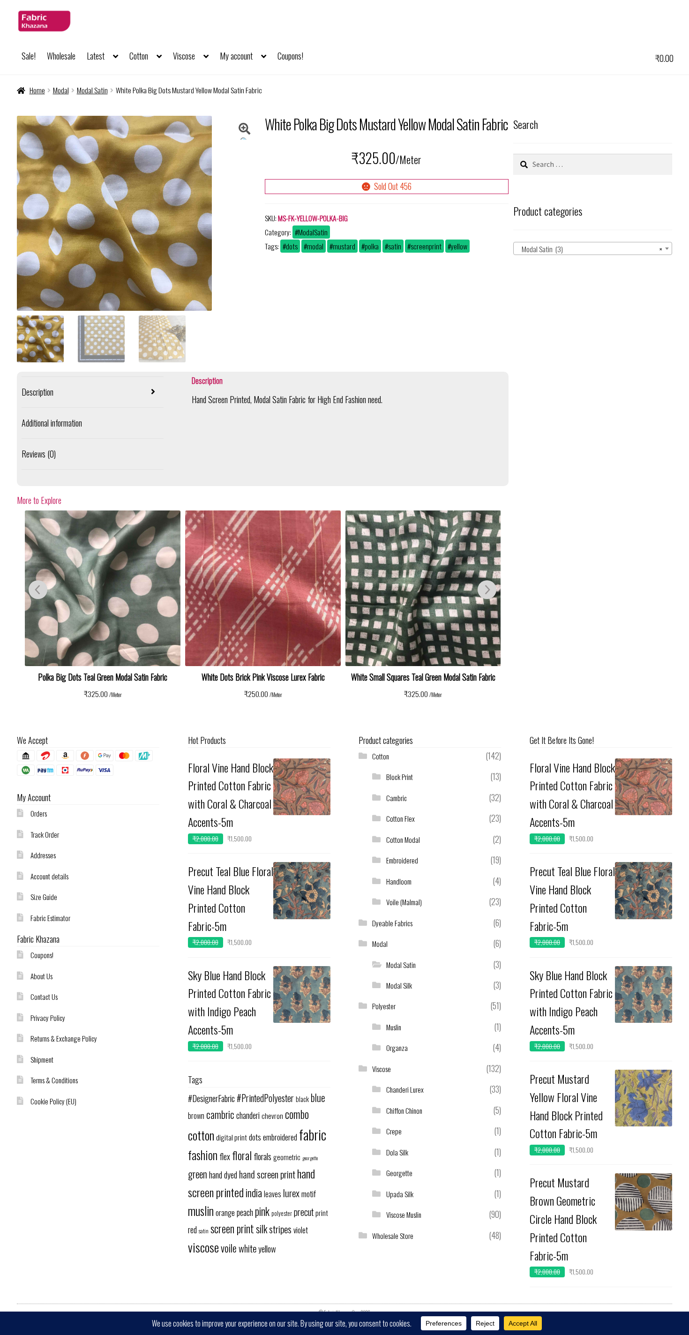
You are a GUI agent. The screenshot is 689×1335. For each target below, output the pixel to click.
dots (255, 1137)
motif (308, 1193)
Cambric (396, 798)
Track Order (44, 834)
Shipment (41, 1059)
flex (224, 1156)
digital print (231, 1137)
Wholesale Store (392, 1235)
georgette (310, 1158)
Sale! (29, 56)
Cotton (138, 56)
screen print (232, 1229)
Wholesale (61, 56)
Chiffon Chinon (404, 1110)
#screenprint (424, 246)
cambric (220, 1114)
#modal (313, 246)
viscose (203, 1247)
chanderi (248, 1115)
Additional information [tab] (52, 423)
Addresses (43, 855)
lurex (291, 1192)
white (247, 1248)
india (254, 1192)
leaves (272, 1194)
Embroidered (402, 860)
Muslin (393, 1027)
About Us (41, 976)
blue (318, 1097)
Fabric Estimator (50, 918)
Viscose (184, 56)
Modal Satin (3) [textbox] (590, 249)
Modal (61, 90)
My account (236, 56)
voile (229, 1247)
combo (297, 1114)
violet (300, 1230)
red (192, 1229)
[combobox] (593, 248)
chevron (272, 1115)
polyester (281, 1213)
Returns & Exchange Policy (63, 1038)
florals (262, 1156)
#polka (370, 246)
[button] (244, 131)
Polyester (384, 1006)
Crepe (394, 1131)
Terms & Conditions (54, 1080)
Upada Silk (399, 1194)
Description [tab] (37, 392)
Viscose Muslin (403, 1214)
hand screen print (267, 1174)
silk (261, 1228)
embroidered (280, 1137)
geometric (286, 1157)
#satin (393, 246)
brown (196, 1115)
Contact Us (44, 996)
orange (225, 1212)
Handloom (399, 881)
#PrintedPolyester (265, 1098)
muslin (201, 1210)
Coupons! (290, 56)
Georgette (399, 1173)
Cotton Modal (403, 839)
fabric (312, 1134)
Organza (397, 1047)
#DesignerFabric (211, 1098)
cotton (201, 1135)
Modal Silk (399, 985)
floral (242, 1155)
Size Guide (43, 897)
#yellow (457, 246)
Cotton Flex (400, 818)
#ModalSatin (311, 232)
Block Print (399, 777)
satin (204, 1231)
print (321, 1212)
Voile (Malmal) (404, 902)
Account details (49, 876)
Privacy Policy (47, 1017)
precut (304, 1212)
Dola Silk (397, 1152)
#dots (290, 246)
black (302, 1099)
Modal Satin (92, 90)
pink (262, 1211)
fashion (202, 1154)
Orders (38, 813)
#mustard (342, 246)
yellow (267, 1248)
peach (245, 1212)
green (197, 1174)
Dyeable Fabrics (392, 923)
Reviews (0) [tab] (39, 454)
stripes (280, 1229)
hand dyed (223, 1174)
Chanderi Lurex (405, 1089)
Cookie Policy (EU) (53, 1101)
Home (37, 90)
